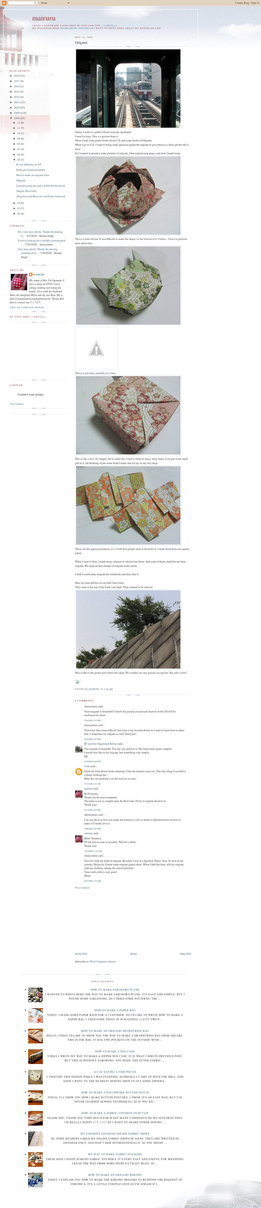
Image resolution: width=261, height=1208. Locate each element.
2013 (17, 91)
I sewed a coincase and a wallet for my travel (40, 185)
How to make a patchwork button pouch (115, 1092)
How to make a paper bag (115, 1010)
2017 (17, 81)
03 (19, 208)
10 (19, 133)
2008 (17, 118)
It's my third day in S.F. (28, 164)
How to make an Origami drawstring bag (115, 1031)
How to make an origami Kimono (115, 1175)
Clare (87, 766)
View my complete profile (27, 307)
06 (19, 154)
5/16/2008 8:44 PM (92, 761)
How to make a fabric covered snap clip (114, 1113)
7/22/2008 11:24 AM (93, 851)
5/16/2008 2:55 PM (92, 720)
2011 (17, 102)
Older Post (185, 954)
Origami (20, 180)
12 (19, 122)
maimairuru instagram (77, 28)
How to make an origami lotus (32, 175)
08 (19, 144)
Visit (17, 404)
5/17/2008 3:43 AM (92, 783)
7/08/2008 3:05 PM (92, 828)
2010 (17, 107)
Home (133, 954)
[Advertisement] (109, 919)
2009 (17, 113)
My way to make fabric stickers (115, 1154)
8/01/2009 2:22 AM (92, 880)
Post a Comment (82, 887)
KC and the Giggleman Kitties (100, 743)
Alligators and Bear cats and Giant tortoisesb (40, 196)
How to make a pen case (115, 1051)
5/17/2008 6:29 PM (92, 809)
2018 (17, 76)
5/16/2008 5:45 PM (92, 739)
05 (19, 160)
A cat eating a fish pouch (115, 1072)
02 (19, 213)
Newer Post (81, 954)
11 (19, 128)
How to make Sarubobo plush (115, 989)
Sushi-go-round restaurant (30, 170)
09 (19, 138)
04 (19, 203)
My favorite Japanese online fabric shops (115, 1133)
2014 (17, 86)
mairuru (44, 17)
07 (19, 149)
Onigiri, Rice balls (26, 191)
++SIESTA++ (110, 25)
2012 (17, 97)
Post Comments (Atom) (103, 961)
